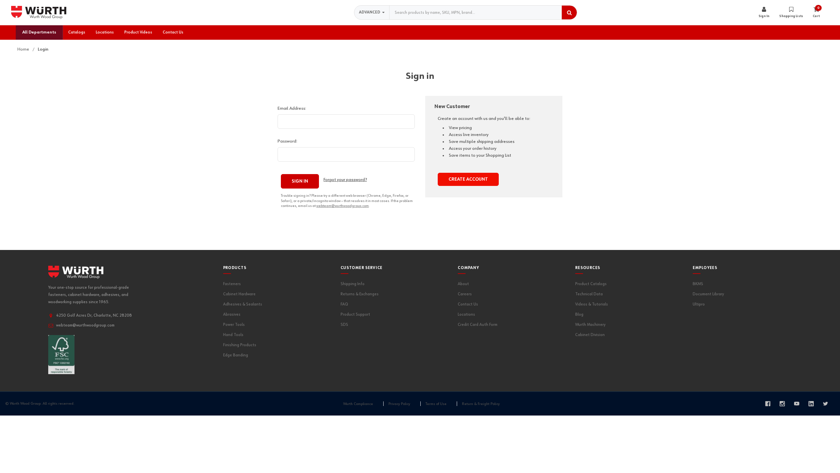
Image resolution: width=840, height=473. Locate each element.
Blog (579, 314)
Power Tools (234, 325)
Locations (466, 314)
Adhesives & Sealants (242, 304)
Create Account (468, 179)
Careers (465, 294)
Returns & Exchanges (360, 294)
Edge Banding (235, 355)
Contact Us (468, 304)
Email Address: (292, 108)
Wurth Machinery (590, 325)
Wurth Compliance (358, 404)
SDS (344, 325)
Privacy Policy (399, 404)
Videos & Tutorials (591, 304)
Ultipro (699, 304)
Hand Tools (233, 335)
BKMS (698, 284)
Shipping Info (353, 284)
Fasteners (232, 284)
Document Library (708, 294)
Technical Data (589, 294)
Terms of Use (436, 404)
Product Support (355, 314)
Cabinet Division (590, 335)
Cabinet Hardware (239, 294)
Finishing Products (239, 345)
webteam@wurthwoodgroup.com (342, 206)
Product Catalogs (591, 284)
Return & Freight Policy (481, 404)
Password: (287, 141)
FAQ (344, 304)
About (463, 284)
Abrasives (232, 314)
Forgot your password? (345, 179)
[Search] (569, 12)
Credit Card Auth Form (477, 325)
